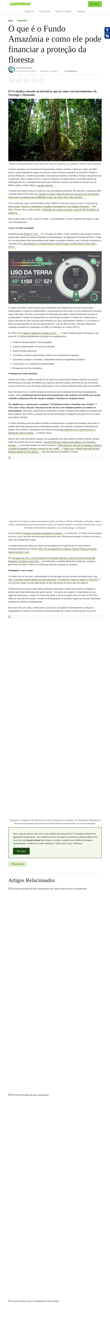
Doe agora (21, 851)
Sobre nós (81, 11)
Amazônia (22, 20)
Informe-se (29, 11)
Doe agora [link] (95, 4)
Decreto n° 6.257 (31, 234)
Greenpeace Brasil (24, 68)
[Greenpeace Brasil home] (20, 4)
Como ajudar (44, 11)
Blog (10, 20)
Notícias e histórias (64, 11)
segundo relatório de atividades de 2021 (40, 333)
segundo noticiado (45, 185)
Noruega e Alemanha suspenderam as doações (42, 533)
